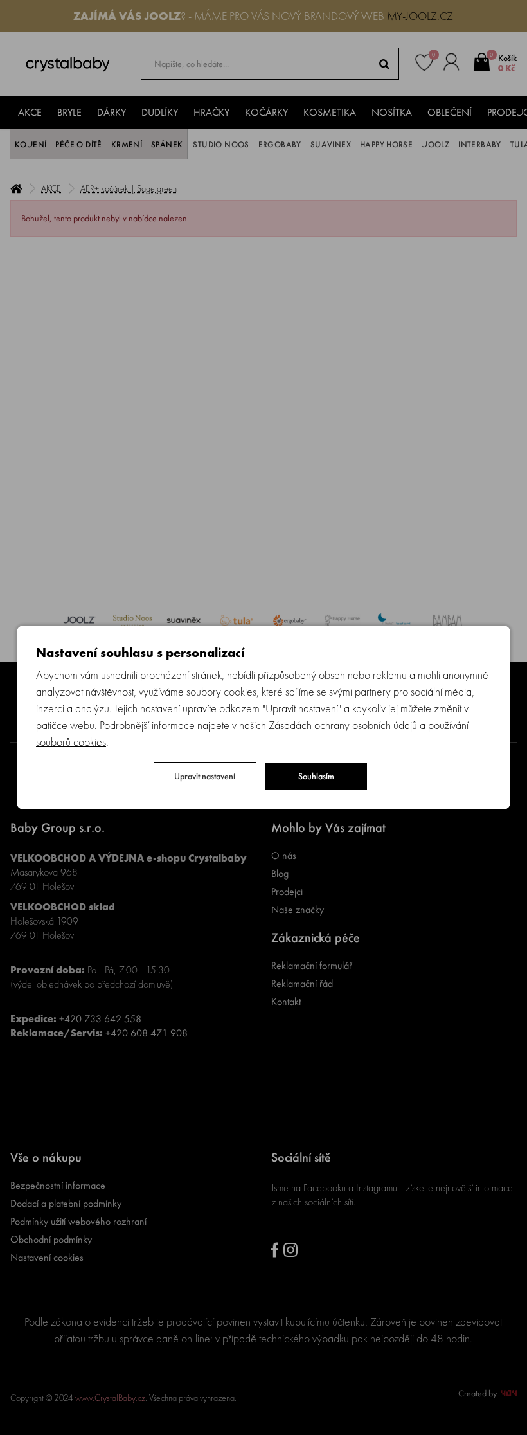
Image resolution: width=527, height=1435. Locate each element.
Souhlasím (316, 776)
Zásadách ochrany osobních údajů (343, 724)
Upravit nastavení (204, 776)
